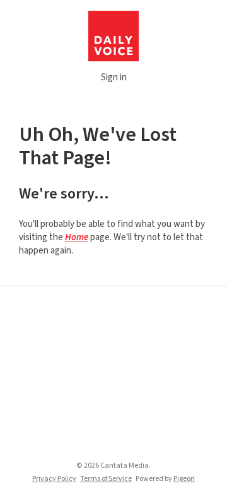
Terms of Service (106, 478)
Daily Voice (113, 36)
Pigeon (184, 478)
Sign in (114, 77)
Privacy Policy (54, 478)
